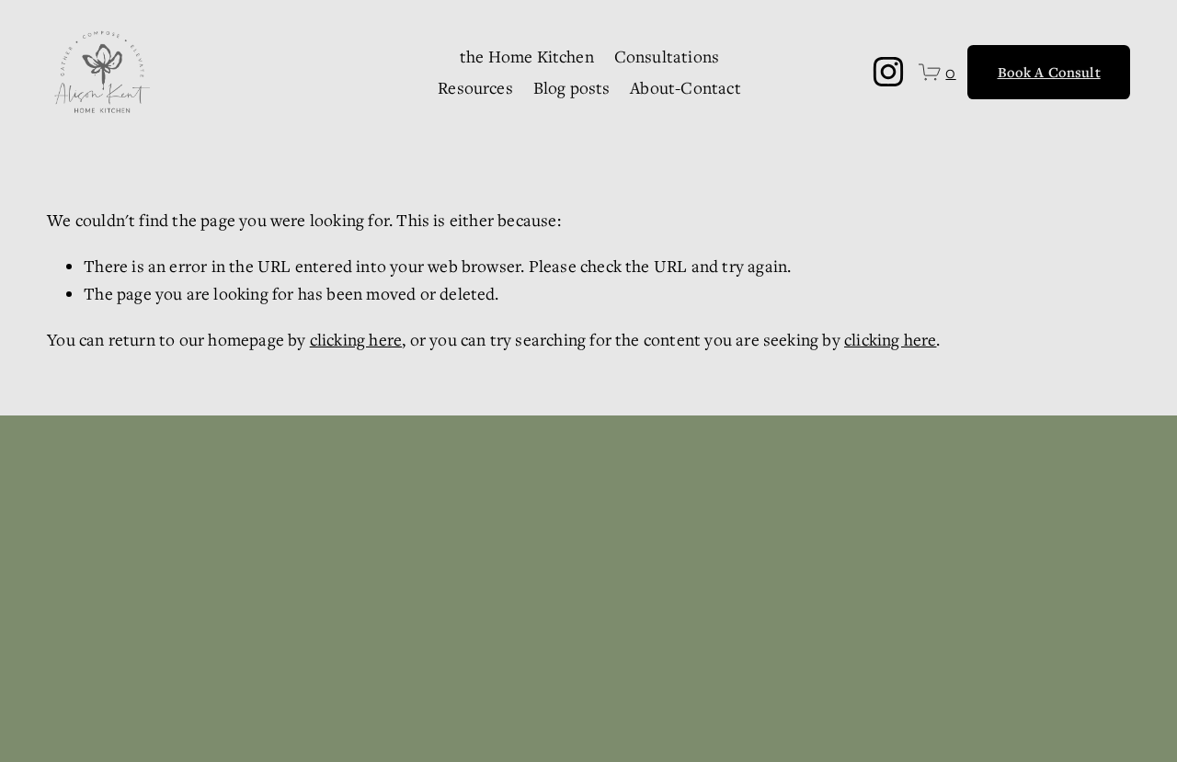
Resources (475, 87)
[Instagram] (888, 71)
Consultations (666, 56)
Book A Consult (1049, 72)
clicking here (356, 339)
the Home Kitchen (527, 56)
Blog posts (572, 87)
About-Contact (685, 87)
